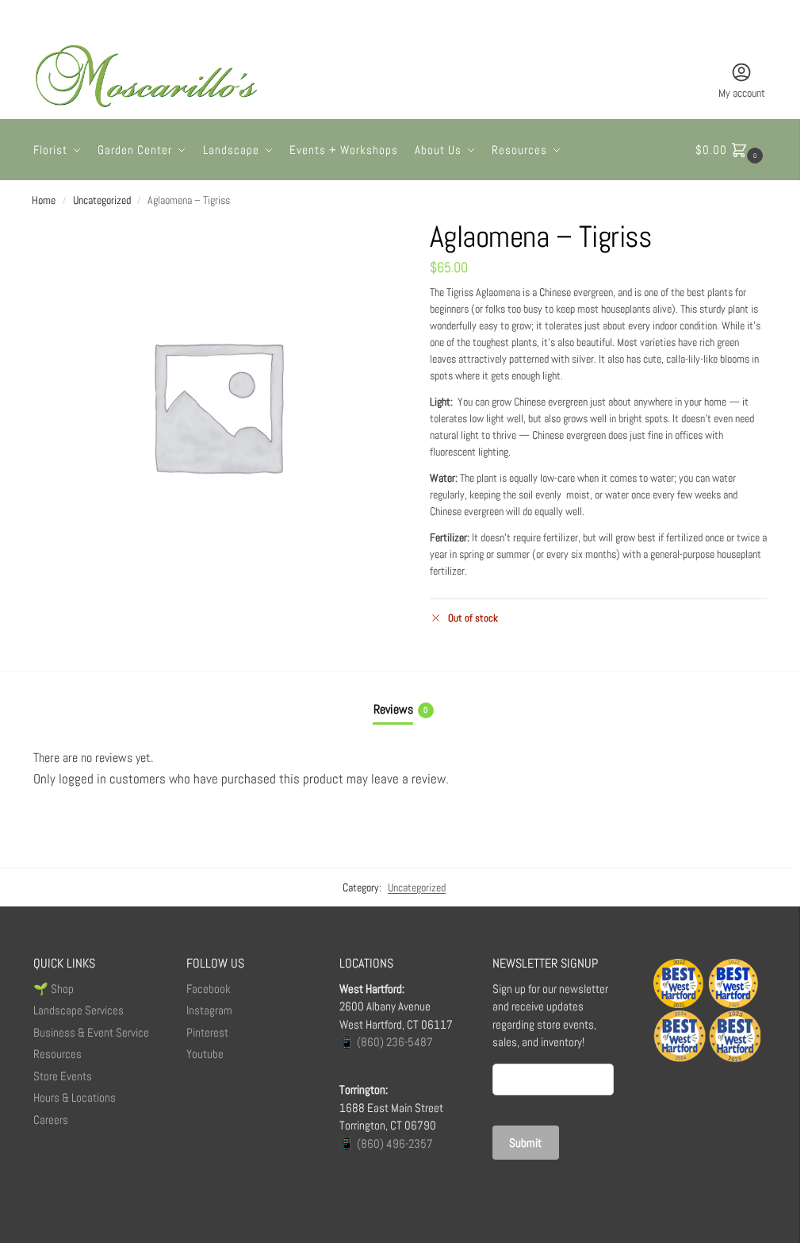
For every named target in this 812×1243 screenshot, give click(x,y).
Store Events (62, 1075)
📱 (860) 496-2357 (386, 1143)
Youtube (205, 1053)
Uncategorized (102, 200)
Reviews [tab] (400, 709)
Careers (50, 1119)
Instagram (209, 1010)
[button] (731, 150)
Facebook (208, 988)
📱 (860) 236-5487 (386, 1041)
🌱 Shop (54, 988)
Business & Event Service (91, 1032)
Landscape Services (78, 1010)
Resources (57, 1053)
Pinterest (207, 1032)
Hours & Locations (74, 1097)
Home (44, 200)
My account (741, 93)
